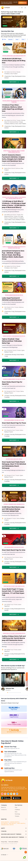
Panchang (17, 814)
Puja (16, 807)
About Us (3, 807)
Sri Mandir (3, 854)
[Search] (19, 7)
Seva (16, 812)
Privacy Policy (4, 841)
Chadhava (17, 809)
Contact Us (4, 809)
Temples (17, 816)
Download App (22, 2)
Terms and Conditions (13, 841)
